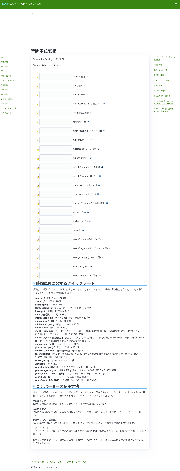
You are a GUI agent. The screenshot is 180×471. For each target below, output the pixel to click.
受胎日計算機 (159, 75)
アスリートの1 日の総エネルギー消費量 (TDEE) (164, 110)
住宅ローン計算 (7, 99)
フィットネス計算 (7, 80)
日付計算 (4, 94)
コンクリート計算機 (161, 80)
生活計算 (4, 85)
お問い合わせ (37, 461)
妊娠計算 (4, 103)
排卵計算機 (158, 65)
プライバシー (73, 461)
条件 (85, 461)
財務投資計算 (6, 76)
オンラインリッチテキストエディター (164, 58)
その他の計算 (6, 113)
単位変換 (4, 62)
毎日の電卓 (35, 3)
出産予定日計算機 (160, 70)
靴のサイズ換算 (159, 91)
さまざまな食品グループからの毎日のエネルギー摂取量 (164, 102)
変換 (2, 71)
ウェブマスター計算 (8, 108)
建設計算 (4, 66)
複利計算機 (158, 85)
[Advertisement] (90, 32)
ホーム (34, 13)
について (51, 461)
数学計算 (4, 89)
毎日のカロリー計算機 (162, 96)
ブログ (61, 461)
